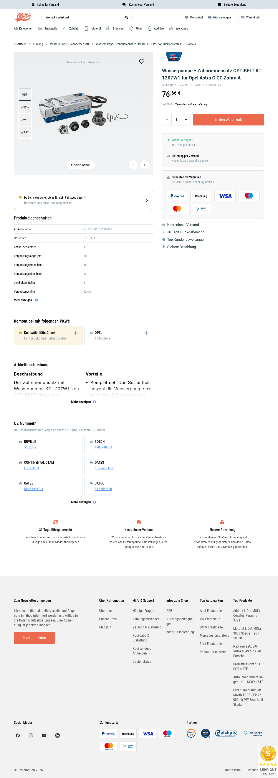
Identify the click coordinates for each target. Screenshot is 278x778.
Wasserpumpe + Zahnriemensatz (69, 44)
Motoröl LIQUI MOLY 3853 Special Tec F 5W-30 (247, 633)
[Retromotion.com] (23, 18)
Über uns (105, 611)
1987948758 (103, 447)
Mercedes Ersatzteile (214, 635)
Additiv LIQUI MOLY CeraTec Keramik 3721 (246, 615)
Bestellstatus (142, 661)
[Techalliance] (253, 737)
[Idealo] (205, 737)
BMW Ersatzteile (211, 627)
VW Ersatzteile (210, 619)
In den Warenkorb (228, 119)
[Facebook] (18, 738)
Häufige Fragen (143, 611)
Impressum (233, 770)
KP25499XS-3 (33, 489)
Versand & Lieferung (147, 627)
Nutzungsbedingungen (180, 621)
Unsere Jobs (108, 619)
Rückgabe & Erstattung (141, 637)
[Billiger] (191, 737)
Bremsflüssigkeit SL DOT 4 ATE (247, 666)
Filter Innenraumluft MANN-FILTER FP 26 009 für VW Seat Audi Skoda (248, 697)
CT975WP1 (31, 468)
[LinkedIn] (57, 738)
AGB (169, 611)
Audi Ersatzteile (211, 611)
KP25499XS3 (104, 468)
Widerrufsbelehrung (180, 632)
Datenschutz (255, 770)
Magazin (105, 627)
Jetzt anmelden (34, 638)
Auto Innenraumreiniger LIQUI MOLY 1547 (248, 679)
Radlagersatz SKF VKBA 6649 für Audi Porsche (247, 651)
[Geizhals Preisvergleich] (226, 737)
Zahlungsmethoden (146, 619)
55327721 (31, 447)
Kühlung (38, 44)
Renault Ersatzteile (213, 652)
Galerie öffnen (81, 165)
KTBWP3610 (103, 489)
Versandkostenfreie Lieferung (191, 104)
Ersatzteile (20, 44)
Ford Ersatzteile (211, 644)
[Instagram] (31, 738)
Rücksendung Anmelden (142, 650)
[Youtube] (44, 738)
